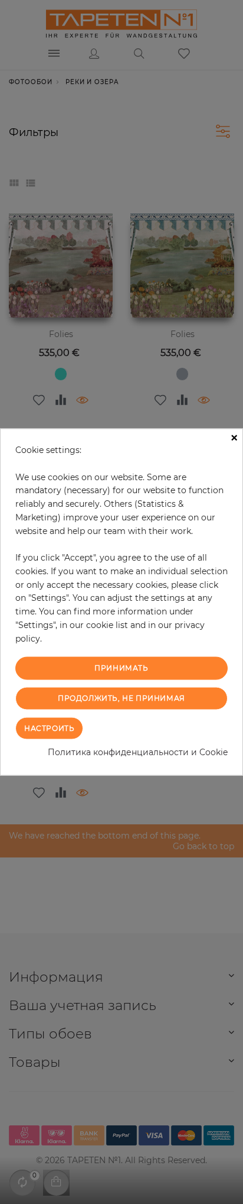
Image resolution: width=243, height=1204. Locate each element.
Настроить (49, 727)
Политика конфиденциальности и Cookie (138, 751)
